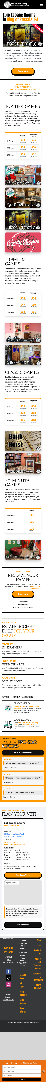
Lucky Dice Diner (19, 706)
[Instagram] (8, 984)
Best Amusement (24, 723)
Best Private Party (28, 725)
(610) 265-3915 (10, 842)
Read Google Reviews (23, 752)
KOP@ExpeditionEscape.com (14, 844)
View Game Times (23, 875)
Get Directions (23, 925)
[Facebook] (8, 971)
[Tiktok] (8, 978)
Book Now (23, 71)
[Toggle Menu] (41, 5)
